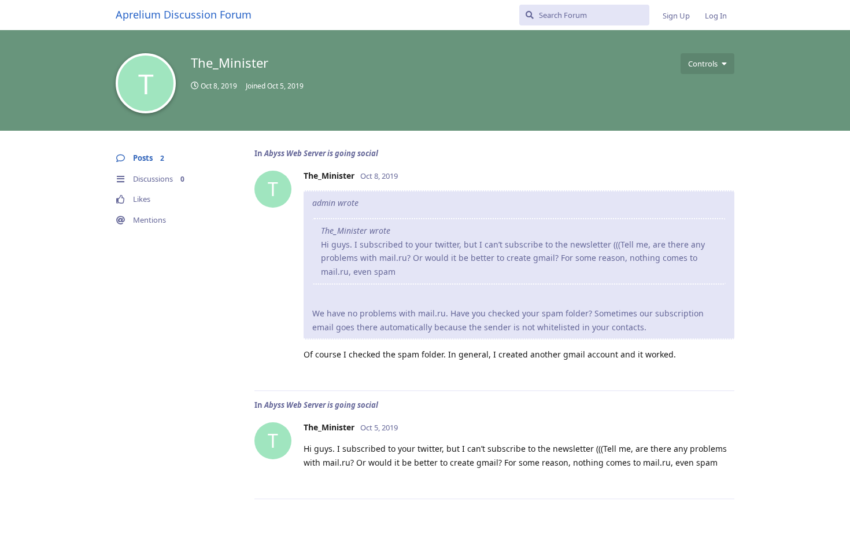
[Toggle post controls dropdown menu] (724, 369)
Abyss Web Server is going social (321, 153)
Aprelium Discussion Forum (184, 14)
